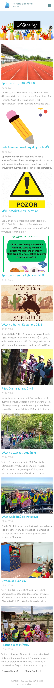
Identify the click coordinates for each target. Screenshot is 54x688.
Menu (50, 5)
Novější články (11, 671)
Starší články (31, 671)
